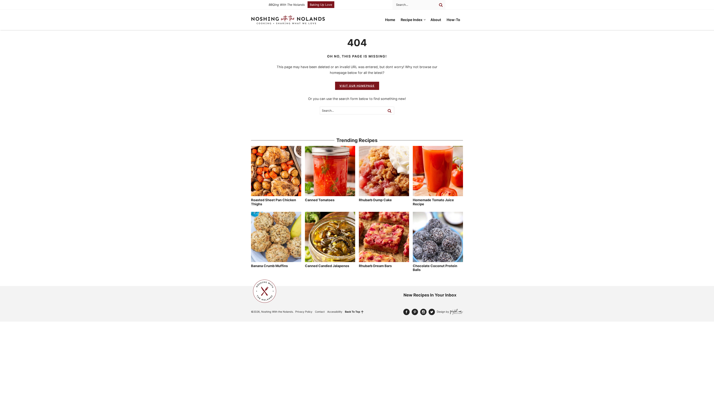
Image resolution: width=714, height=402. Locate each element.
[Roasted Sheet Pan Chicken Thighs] (276, 194)
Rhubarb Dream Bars (375, 266)
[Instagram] (423, 312)
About (435, 20)
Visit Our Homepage (357, 85)
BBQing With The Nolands (287, 5)
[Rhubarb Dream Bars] (384, 260)
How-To (453, 20)
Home (390, 20)
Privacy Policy (303, 311)
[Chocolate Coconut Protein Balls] (438, 260)
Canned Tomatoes (320, 200)
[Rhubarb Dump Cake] (384, 194)
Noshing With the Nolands (288, 19)
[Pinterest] (415, 312)
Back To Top (352, 311)
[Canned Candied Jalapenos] (330, 260)
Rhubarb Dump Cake (375, 200)
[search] (440, 5)
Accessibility (334, 311)
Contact (320, 311)
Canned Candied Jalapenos (327, 266)
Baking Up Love (321, 5)
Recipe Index (411, 20)
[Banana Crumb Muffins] (276, 260)
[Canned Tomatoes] (330, 194)
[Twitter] (432, 312)
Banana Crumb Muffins (269, 266)
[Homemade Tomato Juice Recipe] (438, 194)
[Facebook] (406, 312)
